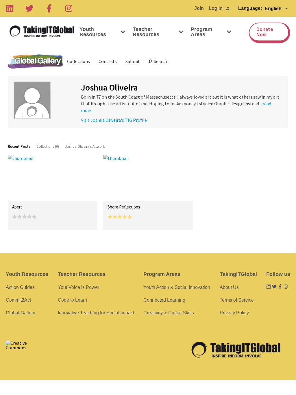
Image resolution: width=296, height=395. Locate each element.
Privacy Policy (234, 312)
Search (159, 61)
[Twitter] (29, 8)
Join (199, 8)
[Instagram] (69, 8)
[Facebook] (49, 8)
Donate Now (264, 32)
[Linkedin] (10, 8)
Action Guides (20, 287)
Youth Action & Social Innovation (176, 287)
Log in (216, 8)
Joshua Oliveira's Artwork (85, 146)
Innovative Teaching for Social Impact (96, 312)
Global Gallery (35, 61)
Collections (78, 61)
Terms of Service (237, 300)
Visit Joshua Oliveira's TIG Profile (114, 120)
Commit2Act (18, 300)
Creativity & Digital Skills (168, 312)
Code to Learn (72, 300)
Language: (250, 8)
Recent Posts (19, 146)
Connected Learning (164, 300)
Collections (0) (47, 146)
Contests (108, 61)
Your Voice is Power (78, 287)
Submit (132, 61)
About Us (229, 287)
